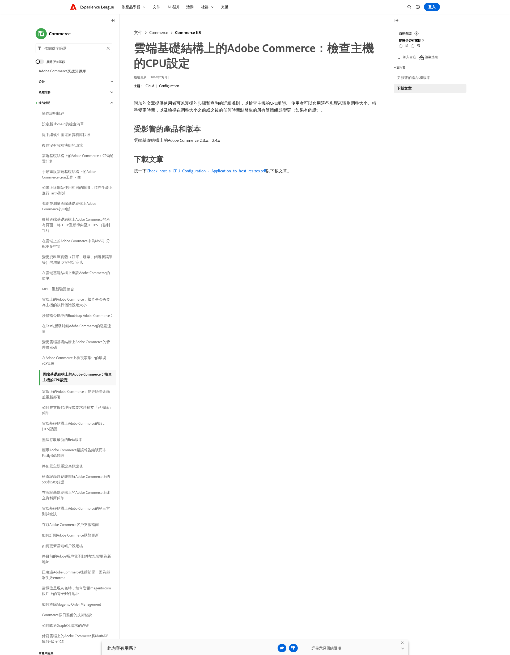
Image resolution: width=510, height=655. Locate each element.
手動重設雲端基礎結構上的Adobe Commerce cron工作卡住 (69, 174)
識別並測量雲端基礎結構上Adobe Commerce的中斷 (69, 206)
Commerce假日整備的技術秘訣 (67, 615)
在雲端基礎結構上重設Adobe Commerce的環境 (76, 275)
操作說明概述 (53, 113)
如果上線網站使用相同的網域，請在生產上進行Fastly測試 (77, 190)
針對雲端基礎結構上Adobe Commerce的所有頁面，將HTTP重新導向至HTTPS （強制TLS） (76, 225)
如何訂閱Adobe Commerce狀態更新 (70, 535)
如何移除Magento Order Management (71, 604)
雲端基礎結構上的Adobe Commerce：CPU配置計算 (77, 158)
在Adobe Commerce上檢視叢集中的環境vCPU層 (74, 360)
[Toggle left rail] (113, 21)
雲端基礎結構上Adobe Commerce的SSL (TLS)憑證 (73, 426)
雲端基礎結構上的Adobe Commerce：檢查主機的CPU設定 (77, 377)
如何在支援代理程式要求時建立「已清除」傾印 (77, 410)
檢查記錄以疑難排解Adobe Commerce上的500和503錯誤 (76, 479)
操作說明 (44, 103)
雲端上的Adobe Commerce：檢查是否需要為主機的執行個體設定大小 (76, 302)
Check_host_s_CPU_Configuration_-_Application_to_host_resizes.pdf (206, 170)
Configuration (169, 85)
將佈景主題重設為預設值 (62, 466)
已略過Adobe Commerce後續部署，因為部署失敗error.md (76, 575)
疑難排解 (44, 92)
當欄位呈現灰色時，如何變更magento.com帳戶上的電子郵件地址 (76, 591)
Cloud (150, 85)
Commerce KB (188, 32)
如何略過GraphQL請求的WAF (65, 625)
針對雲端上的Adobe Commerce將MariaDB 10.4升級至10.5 (75, 638)
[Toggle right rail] (396, 21)
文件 (138, 32)
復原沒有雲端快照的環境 (62, 145)
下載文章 (404, 88)
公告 (42, 81)
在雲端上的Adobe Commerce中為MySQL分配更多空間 (76, 244)
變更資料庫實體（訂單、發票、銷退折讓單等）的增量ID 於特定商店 (77, 259)
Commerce (158, 32)
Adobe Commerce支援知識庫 (62, 71)
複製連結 (431, 57)
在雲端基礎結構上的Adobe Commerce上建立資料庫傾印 (76, 495)
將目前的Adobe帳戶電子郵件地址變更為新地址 (76, 559)
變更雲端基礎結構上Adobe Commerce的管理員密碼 (76, 344)
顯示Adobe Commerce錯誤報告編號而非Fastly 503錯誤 (74, 453)
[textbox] (74, 48)
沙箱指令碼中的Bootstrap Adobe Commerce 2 (77, 315)
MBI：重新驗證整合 (58, 289)
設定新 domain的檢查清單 (63, 124)
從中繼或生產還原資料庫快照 (66, 134)
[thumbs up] (282, 648)
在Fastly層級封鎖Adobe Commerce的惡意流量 (76, 329)
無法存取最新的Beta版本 (62, 439)
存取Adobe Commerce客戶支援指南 (70, 524)
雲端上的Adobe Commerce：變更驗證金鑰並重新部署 (76, 394)
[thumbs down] (293, 648)
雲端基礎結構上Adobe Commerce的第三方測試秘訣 (76, 511)
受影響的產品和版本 (413, 77)
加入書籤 (409, 57)
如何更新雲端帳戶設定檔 (62, 545)
